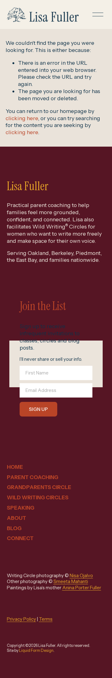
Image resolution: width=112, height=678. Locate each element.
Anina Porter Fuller (81, 588)
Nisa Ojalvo (81, 575)
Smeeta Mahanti (71, 581)
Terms (46, 619)
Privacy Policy (21, 619)
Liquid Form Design (36, 650)
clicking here (22, 118)
